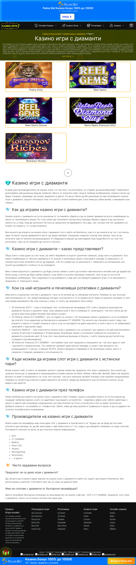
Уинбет (112, 513)
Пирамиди (62, 522)
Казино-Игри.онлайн (52, 34)
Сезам (112, 522)
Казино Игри (72, 25)
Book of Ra (35, 522)
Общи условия (74, 552)
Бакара (86, 525)
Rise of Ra (35, 525)
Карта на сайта (61, 552)
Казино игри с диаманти (74, 34)
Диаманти (61, 529)
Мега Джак (62, 525)
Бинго (86, 529)
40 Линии (61, 513)
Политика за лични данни (91, 552)
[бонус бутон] (131, 26)
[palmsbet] (68, 561)
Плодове (61, 519)
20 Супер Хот (36, 516)
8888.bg (113, 529)
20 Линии (61, 516)
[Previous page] (68, 173)
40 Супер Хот (36, 513)
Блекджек (87, 522)
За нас (41, 552)
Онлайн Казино (46, 25)
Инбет (112, 525)
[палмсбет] (68, 11)
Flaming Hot (35, 529)
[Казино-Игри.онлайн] (10, 26)
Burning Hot (35, 519)
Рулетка (87, 519)
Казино (117, 25)
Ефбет (112, 516)
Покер (86, 516)
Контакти (49, 552)
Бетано (112, 519)
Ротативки (96, 25)
